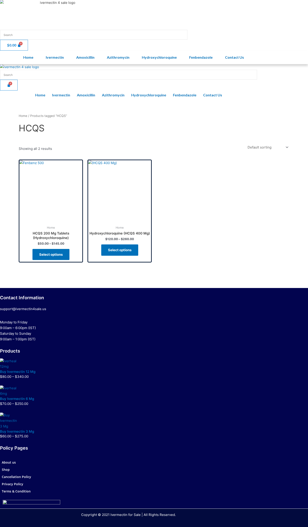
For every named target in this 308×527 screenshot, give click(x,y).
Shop (6, 469)
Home (28, 57)
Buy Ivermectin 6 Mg (17, 399)
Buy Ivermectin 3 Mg (17, 431)
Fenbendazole (201, 57)
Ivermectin (55, 57)
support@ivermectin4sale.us (23, 309)
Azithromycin (118, 57)
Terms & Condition (16, 491)
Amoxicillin (85, 57)
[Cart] (9, 85)
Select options (51, 254)
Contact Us (234, 57)
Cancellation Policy (16, 477)
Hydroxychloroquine (159, 57)
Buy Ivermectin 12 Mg (17, 371)
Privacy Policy (12, 484)
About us (9, 462)
